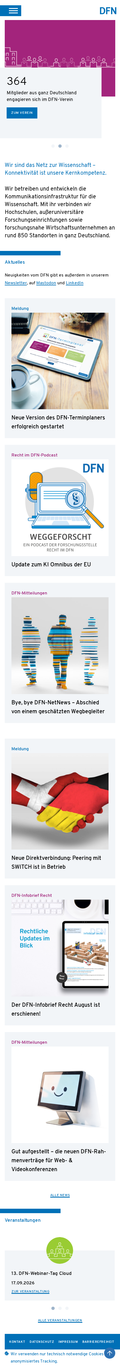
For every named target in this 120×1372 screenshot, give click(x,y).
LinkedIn (74, 283)
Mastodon (46, 283)
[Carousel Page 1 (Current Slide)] (53, 1308)
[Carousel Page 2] (60, 1308)
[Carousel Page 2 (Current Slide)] (60, 146)
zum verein (22, 113)
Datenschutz (42, 1342)
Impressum (68, 1342)
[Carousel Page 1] (53, 146)
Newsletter (16, 283)
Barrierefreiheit (98, 1342)
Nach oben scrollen (109, 1353)
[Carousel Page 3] (67, 146)
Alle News (60, 1195)
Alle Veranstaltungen (60, 1320)
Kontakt (17, 1342)
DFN (108, 10)
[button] (10, 10)
